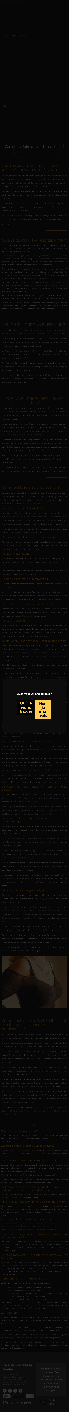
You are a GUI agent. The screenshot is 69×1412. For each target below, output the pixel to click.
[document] (34, 706)
